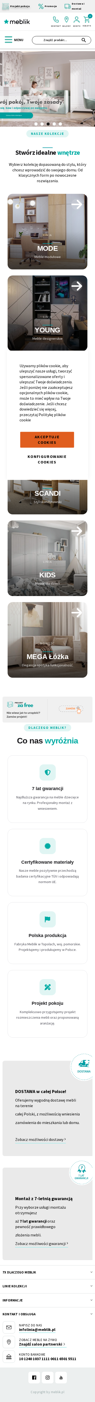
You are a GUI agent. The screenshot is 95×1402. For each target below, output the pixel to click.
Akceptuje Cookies (47, 439)
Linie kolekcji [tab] (15, 1286)
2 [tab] (42, 124)
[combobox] (61, 40)
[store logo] (17, 21)
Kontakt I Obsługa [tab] (19, 1314)
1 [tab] (36, 124)
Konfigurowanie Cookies (47, 459)
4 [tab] (54, 124)
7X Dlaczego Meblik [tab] (19, 1272)
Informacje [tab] (13, 1300)
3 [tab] (48, 124)
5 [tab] (60, 124)
